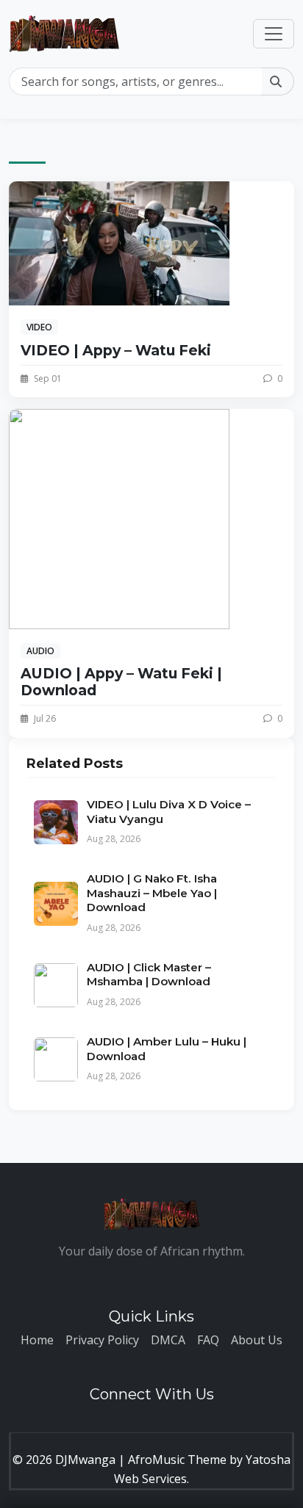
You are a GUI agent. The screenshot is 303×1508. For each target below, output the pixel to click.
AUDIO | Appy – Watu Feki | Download (121, 681)
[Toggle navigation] (273, 33)
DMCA (168, 1340)
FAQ (208, 1340)
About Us (256, 1340)
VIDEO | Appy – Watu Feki (116, 350)
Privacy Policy (102, 1340)
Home (37, 1340)
